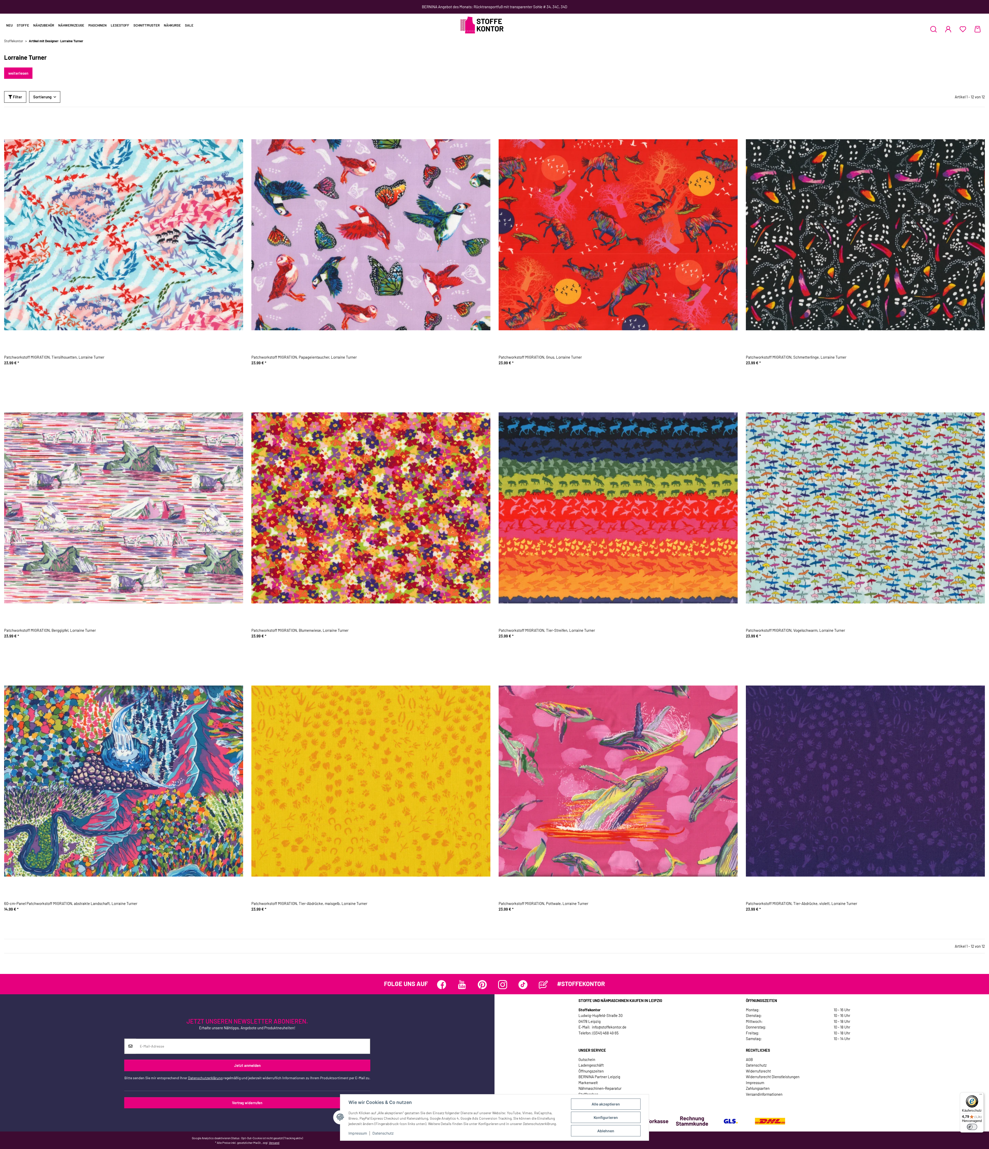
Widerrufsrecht (758, 1071)
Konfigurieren (606, 1117)
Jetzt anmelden (247, 1065)
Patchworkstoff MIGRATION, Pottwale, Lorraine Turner (543, 903)
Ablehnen (605, 1131)
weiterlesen (18, 73)
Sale (189, 25)
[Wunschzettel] (963, 29)
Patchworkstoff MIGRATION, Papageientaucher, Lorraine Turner (304, 357)
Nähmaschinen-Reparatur (599, 1088)
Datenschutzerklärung (205, 1078)
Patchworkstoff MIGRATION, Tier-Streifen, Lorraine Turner (547, 630)
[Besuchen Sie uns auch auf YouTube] (461, 984)
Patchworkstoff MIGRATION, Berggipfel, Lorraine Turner (50, 630)
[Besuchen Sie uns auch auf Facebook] (441, 984)
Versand (274, 1142)
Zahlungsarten (758, 1088)
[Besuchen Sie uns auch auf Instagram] (502, 984)
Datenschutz (383, 1133)
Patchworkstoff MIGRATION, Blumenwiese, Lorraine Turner (299, 630)
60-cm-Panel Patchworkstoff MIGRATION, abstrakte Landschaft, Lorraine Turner (70, 903)
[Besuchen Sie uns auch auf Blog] (543, 984)
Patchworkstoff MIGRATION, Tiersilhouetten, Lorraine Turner (54, 357)
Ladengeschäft (591, 1065)
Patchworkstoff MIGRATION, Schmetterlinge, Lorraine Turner (796, 357)
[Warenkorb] (977, 29)
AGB (749, 1059)
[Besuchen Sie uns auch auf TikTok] (523, 984)
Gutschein (586, 1059)
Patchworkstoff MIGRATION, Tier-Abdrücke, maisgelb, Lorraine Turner (309, 903)
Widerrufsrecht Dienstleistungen (772, 1076)
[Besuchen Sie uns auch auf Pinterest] (482, 984)
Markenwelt (588, 1082)
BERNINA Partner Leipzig (599, 1076)
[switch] (972, 1127)
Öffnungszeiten (591, 1071)
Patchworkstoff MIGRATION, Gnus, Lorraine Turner (540, 357)
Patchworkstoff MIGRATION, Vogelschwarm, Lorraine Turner (795, 630)
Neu (9, 25)
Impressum (357, 1133)
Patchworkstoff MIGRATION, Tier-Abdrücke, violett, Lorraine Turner (801, 903)
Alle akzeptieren (606, 1104)
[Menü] (981, 1095)
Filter (17, 96)
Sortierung (42, 96)
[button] (933, 29)
